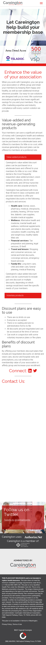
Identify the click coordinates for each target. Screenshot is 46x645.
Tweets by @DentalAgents (17, 520)
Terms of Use (17, 624)
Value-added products (16, 157)
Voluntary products (15, 295)
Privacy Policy (7, 624)
